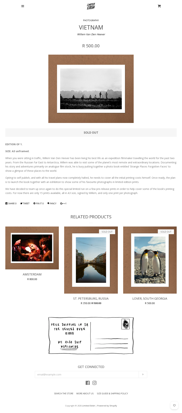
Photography (91, 20)
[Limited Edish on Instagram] (94, 383)
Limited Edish (88, 405)
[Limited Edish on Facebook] (87, 383)
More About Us (85, 393)
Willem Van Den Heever (91, 34)
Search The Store (63, 393)
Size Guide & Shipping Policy (112, 393)
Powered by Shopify (107, 405)
